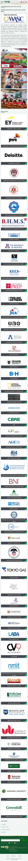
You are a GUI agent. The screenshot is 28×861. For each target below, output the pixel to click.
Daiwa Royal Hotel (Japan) (14, 594)
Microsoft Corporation (14, 543)
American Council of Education (14, 447)
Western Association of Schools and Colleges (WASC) (14, 520)
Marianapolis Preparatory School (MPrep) (14, 180)
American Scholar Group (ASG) (14, 560)
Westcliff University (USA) (14, 720)
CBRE (14, 425)
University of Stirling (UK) (14, 748)
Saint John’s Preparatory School (14, 290)
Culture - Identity (5, 829)
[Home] (7, 2)
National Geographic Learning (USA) (14, 391)
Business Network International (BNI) (14, 486)
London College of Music (14, 628)
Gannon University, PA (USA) (14, 685)
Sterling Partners (14, 303)
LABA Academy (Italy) (14, 639)
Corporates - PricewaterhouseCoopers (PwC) (14, 146)
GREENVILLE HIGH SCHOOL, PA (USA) (14, 816)
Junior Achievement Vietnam (14, 497)
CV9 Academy (14, 656)
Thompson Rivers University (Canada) (14, 759)
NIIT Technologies (14, 354)
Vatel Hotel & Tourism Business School (14, 264)
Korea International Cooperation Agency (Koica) (14, 278)
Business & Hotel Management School (14, 229)
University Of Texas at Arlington (14, 342)
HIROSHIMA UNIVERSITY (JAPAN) (14, 799)
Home (8, 856)
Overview (4, 824)
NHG (14, 858)
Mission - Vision (5, 827)
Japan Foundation (14, 606)
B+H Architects (14, 378)
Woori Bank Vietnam (14, 412)
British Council (14, 508)
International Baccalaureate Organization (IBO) (14, 475)
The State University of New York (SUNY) (14, 532)
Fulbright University (14, 239)
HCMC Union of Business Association (14, 215)
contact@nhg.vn (14, 851)
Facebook (11, 842)
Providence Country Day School (14, 198)
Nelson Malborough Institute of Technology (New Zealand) (14, 674)
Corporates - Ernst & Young (14, 128)
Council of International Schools (14, 436)
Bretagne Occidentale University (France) (14, 329)
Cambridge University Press (14, 617)
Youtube (16, 842)
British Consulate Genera (14, 458)
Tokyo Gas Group (14, 577)
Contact (4, 832)
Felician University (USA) (14, 703)
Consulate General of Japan (14, 402)
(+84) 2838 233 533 (14, 850)
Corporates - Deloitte (14, 163)
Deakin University (14, 366)
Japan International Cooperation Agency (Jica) (14, 317)
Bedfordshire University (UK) (14, 737)
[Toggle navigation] (2, 2)
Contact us (13, 856)
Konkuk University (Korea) (14, 771)
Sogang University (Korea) (14, 782)
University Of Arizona (14, 250)
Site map (19, 856)
